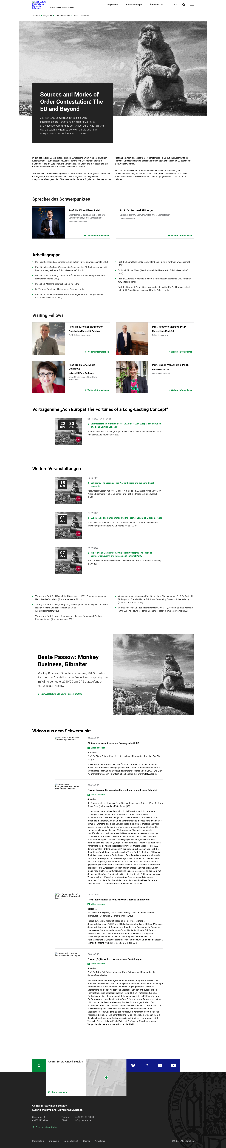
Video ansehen (98, 748)
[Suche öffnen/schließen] (183, 4)
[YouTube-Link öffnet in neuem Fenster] (173, 1065)
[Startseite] (39, 1065)
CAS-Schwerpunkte (63, 15)
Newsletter (100, 1141)
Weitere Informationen (98, 235)
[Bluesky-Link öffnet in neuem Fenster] (133, 1065)
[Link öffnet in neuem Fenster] (86, 1077)
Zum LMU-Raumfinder (46, 1127)
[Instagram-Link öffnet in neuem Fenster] (146, 1065)
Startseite (36, 15)
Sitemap (87, 1141)
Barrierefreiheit (71, 1141)
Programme (47, 15)
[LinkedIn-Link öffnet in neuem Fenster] (160, 1065)
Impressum (54, 1141)
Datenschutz (38, 1141)
